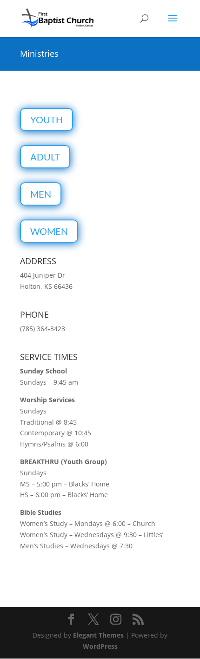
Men (40, 194)
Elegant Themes (98, 635)
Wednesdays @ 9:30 (105, 534)
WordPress (100, 646)
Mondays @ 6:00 (100, 523)
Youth (46, 119)
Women (49, 231)
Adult (45, 156)
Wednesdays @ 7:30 (101, 545)
